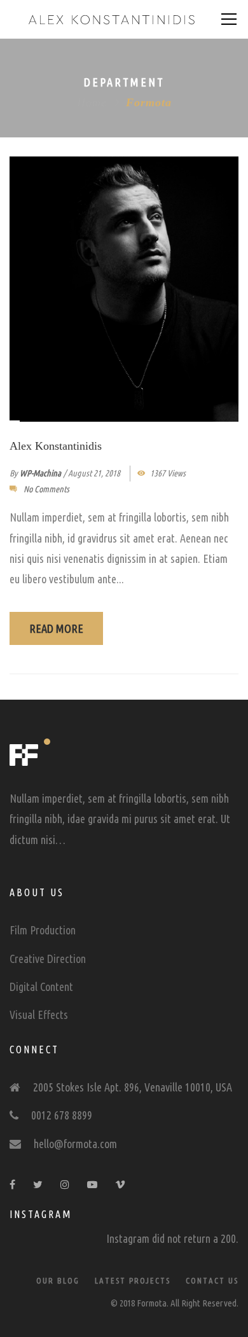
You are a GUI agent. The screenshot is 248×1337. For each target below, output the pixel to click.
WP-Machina (40, 473)
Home (92, 102)
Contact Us (212, 1280)
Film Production (43, 930)
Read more (56, 628)
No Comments (46, 489)
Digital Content (41, 986)
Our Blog (57, 1280)
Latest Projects (132, 1280)
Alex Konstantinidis (56, 446)
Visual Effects (39, 1014)
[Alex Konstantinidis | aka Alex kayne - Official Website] (111, 19)
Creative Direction (48, 958)
